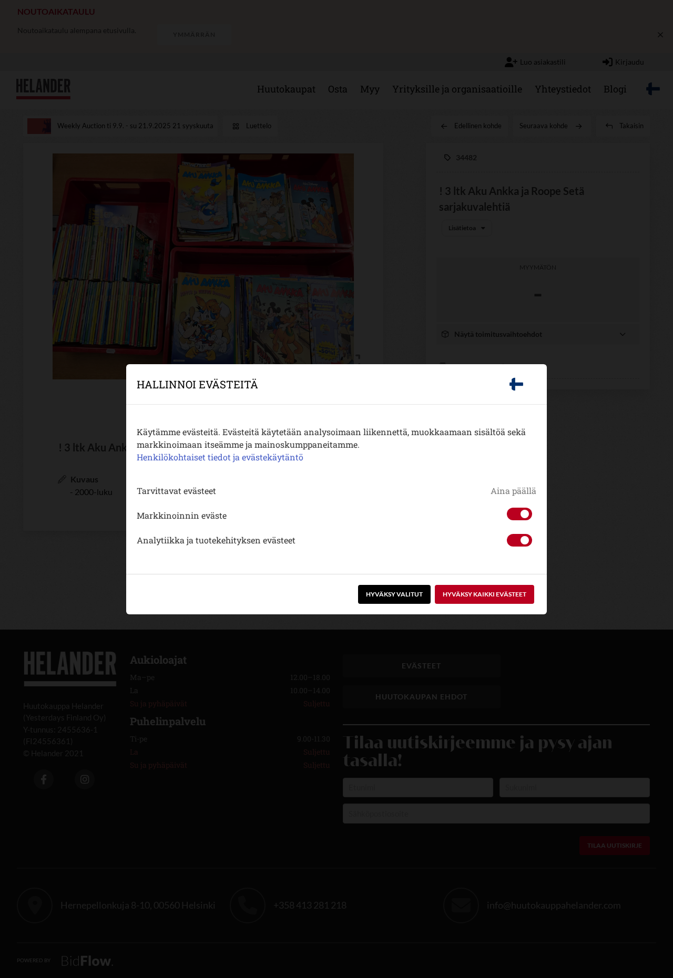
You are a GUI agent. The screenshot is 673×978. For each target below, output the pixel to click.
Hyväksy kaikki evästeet (484, 594)
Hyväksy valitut (394, 594)
